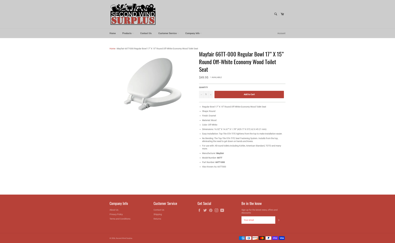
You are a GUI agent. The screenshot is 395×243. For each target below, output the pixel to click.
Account (281, 33)
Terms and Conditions (120, 219)
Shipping (158, 214)
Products (127, 33)
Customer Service (167, 33)
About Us (114, 210)
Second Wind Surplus (124, 238)
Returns (157, 219)
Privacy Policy (116, 214)
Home (113, 33)
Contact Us (146, 33)
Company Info (192, 33)
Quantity (203, 87)
